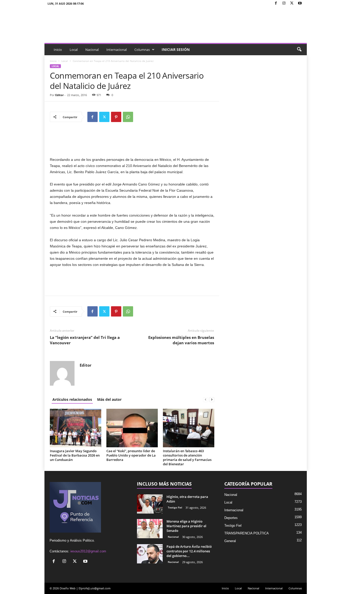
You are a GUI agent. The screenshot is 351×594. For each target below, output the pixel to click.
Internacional (116, 49)
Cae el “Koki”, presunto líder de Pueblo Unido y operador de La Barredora (131, 455)
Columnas (142, 49)
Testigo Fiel (175, 507)
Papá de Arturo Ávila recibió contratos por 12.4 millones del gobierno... (189, 551)
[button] (299, 49)
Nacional (92, 49)
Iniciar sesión (176, 49)
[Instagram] (284, 3)
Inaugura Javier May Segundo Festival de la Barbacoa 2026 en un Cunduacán (75, 455)
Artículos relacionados (72, 399)
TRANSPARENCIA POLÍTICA (246, 533)
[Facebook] (276, 3)
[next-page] (211, 399)
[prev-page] (205, 399)
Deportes (231, 518)
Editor (59, 95)
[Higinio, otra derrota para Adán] (150, 504)
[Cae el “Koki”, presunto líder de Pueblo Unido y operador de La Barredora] (132, 428)
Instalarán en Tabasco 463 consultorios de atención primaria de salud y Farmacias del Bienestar (187, 457)
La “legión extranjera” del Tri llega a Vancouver (85, 340)
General (230, 541)
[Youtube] (300, 3)
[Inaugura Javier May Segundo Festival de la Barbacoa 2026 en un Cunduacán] (75, 428)
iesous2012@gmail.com (88, 551)
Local (74, 49)
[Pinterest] (116, 117)
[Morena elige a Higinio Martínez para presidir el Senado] (150, 528)
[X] (292, 3)
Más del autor (109, 399)
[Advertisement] (132, 143)
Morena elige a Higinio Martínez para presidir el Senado (186, 526)
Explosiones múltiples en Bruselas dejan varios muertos (181, 340)
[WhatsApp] (128, 117)
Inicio (58, 49)
